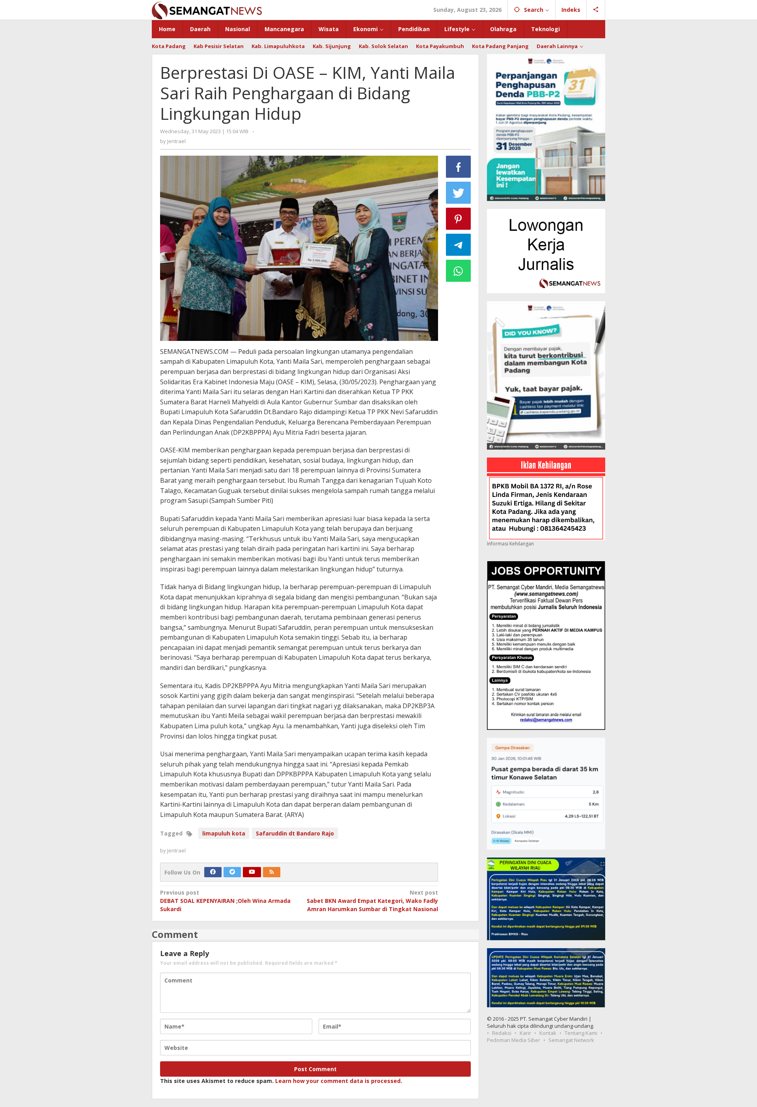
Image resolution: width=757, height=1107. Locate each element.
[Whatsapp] (458, 271)
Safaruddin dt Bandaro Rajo (295, 833)
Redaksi (501, 1032)
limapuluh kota (223, 833)
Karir (525, 1032)
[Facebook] (213, 872)
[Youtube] (252, 872)
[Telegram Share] (458, 245)
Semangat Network (571, 1040)
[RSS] (271, 872)
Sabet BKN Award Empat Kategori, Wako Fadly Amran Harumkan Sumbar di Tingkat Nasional (372, 901)
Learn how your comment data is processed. (338, 1081)
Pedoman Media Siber (513, 1040)
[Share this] (458, 167)
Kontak (547, 1032)
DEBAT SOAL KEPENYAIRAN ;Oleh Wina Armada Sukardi (225, 901)
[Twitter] (232, 872)
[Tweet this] (458, 193)
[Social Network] (596, 10)
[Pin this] (458, 219)
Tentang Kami (581, 1032)
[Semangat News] (207, 9)
